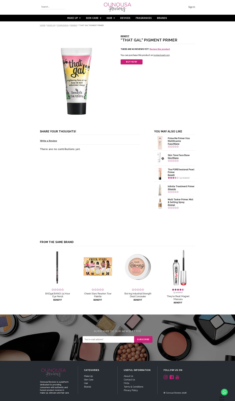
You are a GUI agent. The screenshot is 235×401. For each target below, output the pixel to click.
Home (42, 25)
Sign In (191, 7)
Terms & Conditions (133, 386)
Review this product (160, 49)
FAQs (126, 383)
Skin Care (92, 18)
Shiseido (172, 189)
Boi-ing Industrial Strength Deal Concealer (137, 295)
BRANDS (162, 18)
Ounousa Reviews (173, 393)
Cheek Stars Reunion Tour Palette (98, 295)
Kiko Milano (173, 158)
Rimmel (171, 205)
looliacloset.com (162, 55)
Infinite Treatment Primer (181, 186)
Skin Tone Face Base (179, 155)
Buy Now (131, 62)
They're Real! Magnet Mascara (178, 297)
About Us (128, 376)
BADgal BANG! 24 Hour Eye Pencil (57, 295)
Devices (125, 18)
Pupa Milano (173, 144)
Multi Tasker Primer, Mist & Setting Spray (180, 200)
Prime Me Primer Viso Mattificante (179, 139)
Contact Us (129, 379)
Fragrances (144, 18)
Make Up (72, 18)
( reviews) (184, 178)
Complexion (62, 25)
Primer (73, 25)
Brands (87, 386)
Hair (109, 18)
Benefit (125, 36)
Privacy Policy (131, 390)
